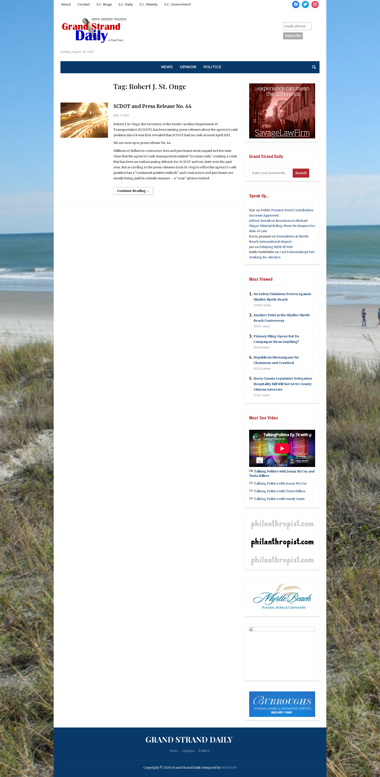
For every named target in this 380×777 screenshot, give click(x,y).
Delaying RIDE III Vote (276, 247)
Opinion (188, 67)
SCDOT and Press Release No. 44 (152, 106)
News (167, 67)
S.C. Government (177, 4)
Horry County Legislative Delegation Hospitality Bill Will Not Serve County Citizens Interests (283, 384)
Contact (83, 4)
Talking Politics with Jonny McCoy (280, 483)
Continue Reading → (133, 191)
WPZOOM (229, 768)
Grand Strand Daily (188, 739)
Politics (212, 67)
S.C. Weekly (148, 4)
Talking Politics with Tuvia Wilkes (279, 491)
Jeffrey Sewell (259, 221)
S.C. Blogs (104, 4)
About (66, 4)
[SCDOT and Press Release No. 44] (84, 120)
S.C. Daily (126, 4)
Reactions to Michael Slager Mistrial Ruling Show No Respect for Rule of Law (282, 226)
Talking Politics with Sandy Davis (279, 499)
